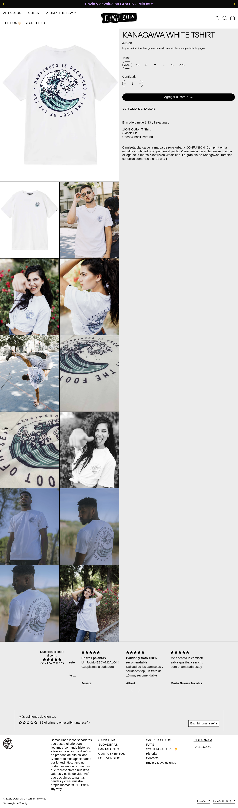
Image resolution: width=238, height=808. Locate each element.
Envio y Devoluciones (161, 762)
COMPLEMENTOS (111, 753)
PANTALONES (108, 749)
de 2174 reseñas (52, 663)
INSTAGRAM (203, 740)
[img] (52, 660)
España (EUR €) (222, 800)
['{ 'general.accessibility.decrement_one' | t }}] (125, 84)
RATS (150, 744)
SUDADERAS (108, 744)
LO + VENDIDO (109, 758)
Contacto (152, 758)
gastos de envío (156, 48)
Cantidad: (129, 76)
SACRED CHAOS (158, 740)
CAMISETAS (107, 740)
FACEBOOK (202, 747)
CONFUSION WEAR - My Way (29, 798)
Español (202, 800)
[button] (224, 18)
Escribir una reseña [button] (203, 723)
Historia (151, 753)
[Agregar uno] (140, 84)
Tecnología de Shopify (15, 803)
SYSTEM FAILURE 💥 (162, 749)
